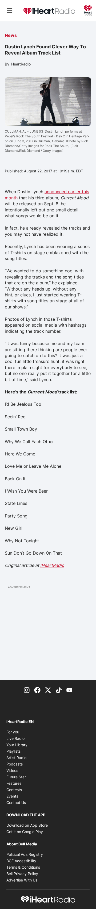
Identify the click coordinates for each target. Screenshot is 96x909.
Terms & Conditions (23, 867)
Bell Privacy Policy (22, 873)
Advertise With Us (21, 880)
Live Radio (15, 738)
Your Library (16, 744)
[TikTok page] (58, 690)
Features (13, 783)
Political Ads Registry (24, 854)
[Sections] (9, 10)
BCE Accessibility (21, 860)
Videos (12, 770)
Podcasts (14, 764)
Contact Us (16, 802)
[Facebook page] (37, 690)
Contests (14, 789)
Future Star (16, 777)
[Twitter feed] (48, 690)
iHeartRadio (52, 565)
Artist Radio (16, 757)
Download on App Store (27, 825)
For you (12, 732)
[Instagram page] (26, 690)
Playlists (13, 751)
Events (12, 796)
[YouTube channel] (69, 690)
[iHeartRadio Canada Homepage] (49, 10)
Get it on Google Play (24, 831)
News (11, 35)
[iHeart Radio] (88, 10)
